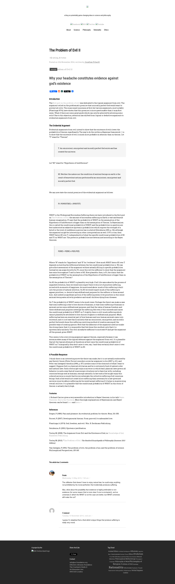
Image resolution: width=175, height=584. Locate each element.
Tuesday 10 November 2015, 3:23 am (76, 515)
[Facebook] (75, 24)
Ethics (106, 30)
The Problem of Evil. (72, 440)
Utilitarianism (127, 570)
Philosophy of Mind (122, 561)
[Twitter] (91, 24)
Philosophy (87, 30)
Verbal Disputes (137, 570)
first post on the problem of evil (66, 103)
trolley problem (119, 570)
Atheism (134, 551)
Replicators (135, 568)
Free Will (112, 556)
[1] (121, 132)
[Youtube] (100, 24)
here (70, 402)
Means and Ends (122, 556)
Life (116, 556)
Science (77, 30)
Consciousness (115, 554)
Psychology (135, 564)
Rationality (97, 30)
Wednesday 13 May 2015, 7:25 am (75, 478)
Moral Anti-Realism (131, 556)
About (68, 30)
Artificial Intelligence (124, 551)
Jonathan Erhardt (92, 62)
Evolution (138, 554)
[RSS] (83, 24)
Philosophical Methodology (125, 559)
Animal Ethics (113, 551)
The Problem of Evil (60, 217)
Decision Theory (124, 554)
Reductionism (127, 568)
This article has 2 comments (58, 462)
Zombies (125, 573)
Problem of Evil (126, 564)
